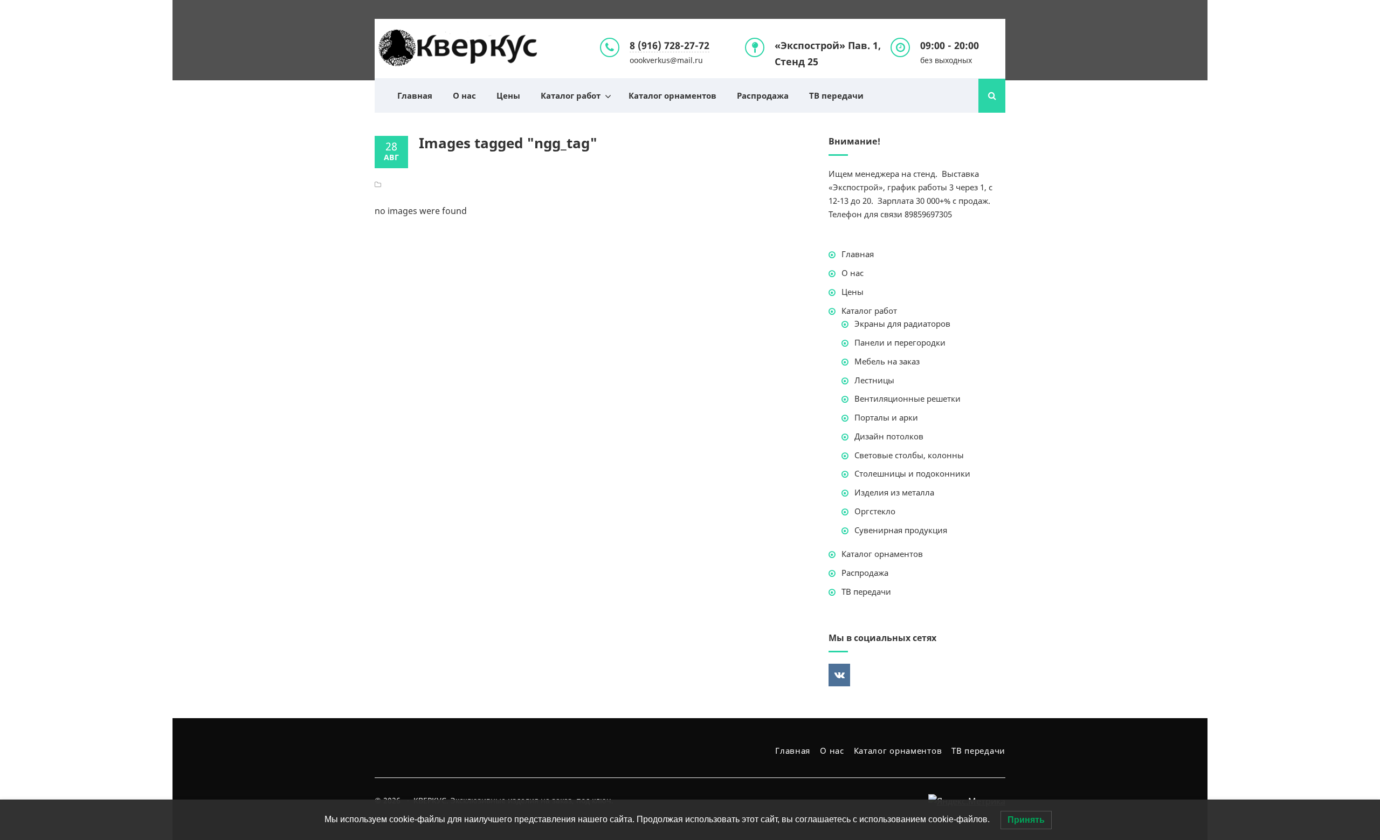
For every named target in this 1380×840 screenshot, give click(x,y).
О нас (464, 95)
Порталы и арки (886, 417)
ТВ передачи (836, 95)
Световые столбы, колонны (909, 455)
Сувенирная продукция (900, 530)
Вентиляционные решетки (907, 398)
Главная (414, 95)
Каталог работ (571, 95)
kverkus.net (458, 48)
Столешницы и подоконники (912, 473)
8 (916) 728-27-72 (669, 45)
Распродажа (763, 95)
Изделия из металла (894, 492)
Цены (508, 95)
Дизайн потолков (888, 436)
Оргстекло (874, 511)
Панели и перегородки (900, 342)
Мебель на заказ (887, 361)
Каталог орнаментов (672, 95)
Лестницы (874, 380)
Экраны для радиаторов (902, 323)
